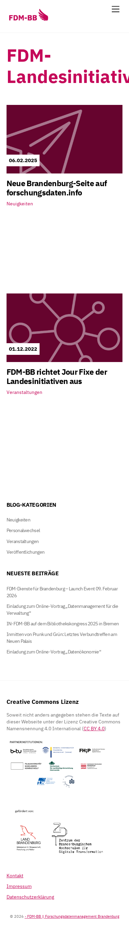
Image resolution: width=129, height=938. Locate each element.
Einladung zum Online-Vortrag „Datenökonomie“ (54, 652)
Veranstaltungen (24, 392)
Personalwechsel (23, 530)
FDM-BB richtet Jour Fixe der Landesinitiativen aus (57, 376)
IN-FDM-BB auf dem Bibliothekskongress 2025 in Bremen (63, 624)
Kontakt (15, 876)
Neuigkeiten (20, 204)
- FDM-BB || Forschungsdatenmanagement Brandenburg (72, 916)
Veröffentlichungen (25, 552)
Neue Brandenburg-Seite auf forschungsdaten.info (57, 187)
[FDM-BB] (28, 20)
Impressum (19, 886)
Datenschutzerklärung (30, 897)
